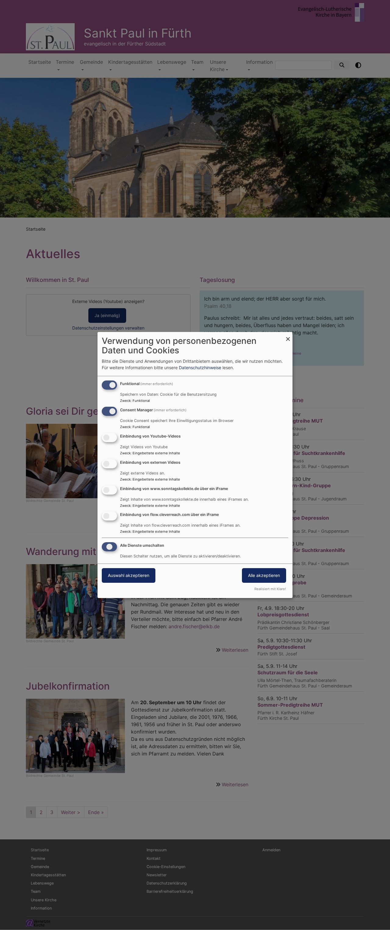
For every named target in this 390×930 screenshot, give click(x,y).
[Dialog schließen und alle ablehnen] (287, 336)
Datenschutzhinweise (200, 367)
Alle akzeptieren (264, 575)
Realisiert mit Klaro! (270, 589)
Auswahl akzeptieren (128, 575)
